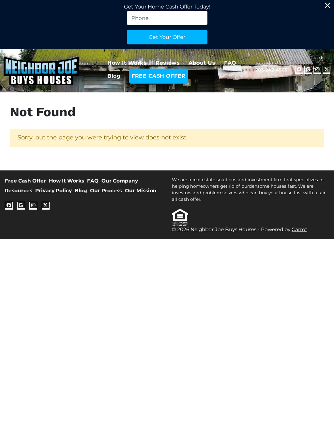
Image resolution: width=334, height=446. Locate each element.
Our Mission (141, 190)
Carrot (299, 229)
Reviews (168, 63)
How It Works (127, 63)
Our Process (106, 190)
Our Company (119, 181)
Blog (113, 76)
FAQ (230, 63)
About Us (202, 63)
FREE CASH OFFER (158, 76)
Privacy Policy (53, 190)
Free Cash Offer (25, 181)
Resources (18, 190)
